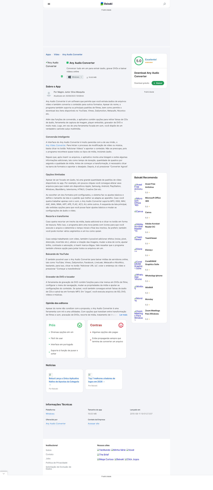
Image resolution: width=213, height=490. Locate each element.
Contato (49, 454)
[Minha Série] (118, 450)
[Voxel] (130, 450)
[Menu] (49, 4)
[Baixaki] (119, 459)
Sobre (48, 450)
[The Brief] (103, 454)
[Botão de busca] (164, 3)
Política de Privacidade (56, 463)
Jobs (48, 458)
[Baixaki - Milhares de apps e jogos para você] (106, 4)
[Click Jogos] (132, 459)
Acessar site (93, 423)
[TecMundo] (103, 450)
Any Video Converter (56, 145)
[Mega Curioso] (105, 459)
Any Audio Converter (56, 423)
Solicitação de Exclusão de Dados (58, 468)
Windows (50, 413)
